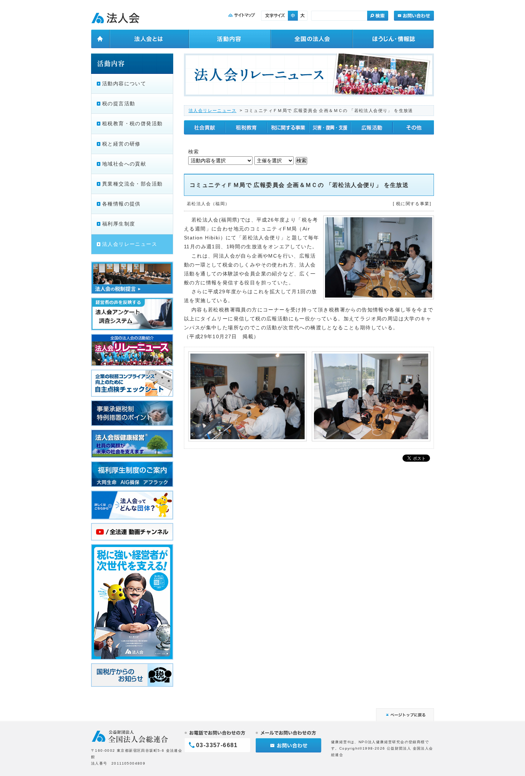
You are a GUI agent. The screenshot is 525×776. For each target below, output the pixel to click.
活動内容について (124, 83)
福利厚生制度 (118, 224)
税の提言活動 (118, 103)
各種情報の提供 (121, 204)
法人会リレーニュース (212, 110)
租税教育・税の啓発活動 (132, 123)
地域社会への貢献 (124, 164)
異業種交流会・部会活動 (132, 184)
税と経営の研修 (121, 144)
